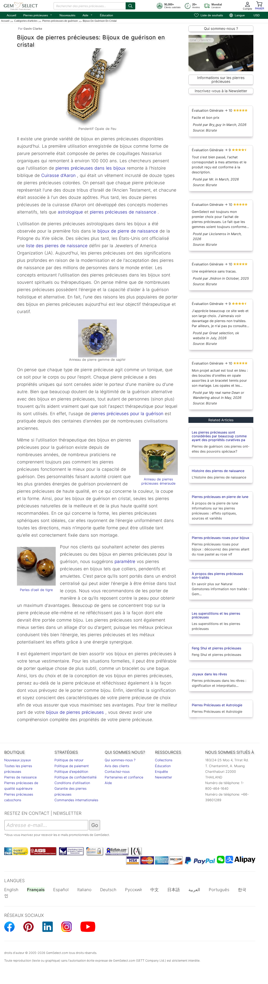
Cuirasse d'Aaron (58, 175)
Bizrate (211, 130)
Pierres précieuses (37, 15)
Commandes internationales (76, 800)
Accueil (11, 15)
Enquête (161, 771)
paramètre (125, 561)
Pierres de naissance (20, 777)
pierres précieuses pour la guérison (127, 413)
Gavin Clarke (32, 28)
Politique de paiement (71, 766)
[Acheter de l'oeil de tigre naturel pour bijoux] (36, 566)
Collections (163, 760)
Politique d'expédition (71, 771)
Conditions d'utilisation (72, 783)
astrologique (70, 212)
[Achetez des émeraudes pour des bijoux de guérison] (158, 457)
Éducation (106, 15)
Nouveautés (67, 15)
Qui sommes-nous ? (221, 28)
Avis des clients (117, 766)
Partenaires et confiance (124, 777)
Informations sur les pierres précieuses (221, 79)
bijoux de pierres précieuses (75, 712)
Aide (87, 15)
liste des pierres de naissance (56, 245)
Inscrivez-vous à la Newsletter (221, 91)
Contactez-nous (117, 771)
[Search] (130, 5)
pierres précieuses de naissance (123, 212)
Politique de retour (69, 760)
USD (257, 15)
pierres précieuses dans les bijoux (90, 168)
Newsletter (163, 777)
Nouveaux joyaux (17, 760)
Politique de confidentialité (75, 777)
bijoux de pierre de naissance (127, 231)
